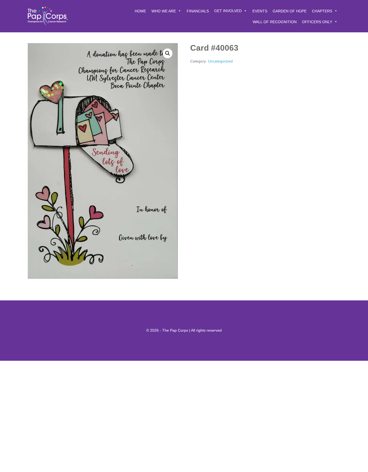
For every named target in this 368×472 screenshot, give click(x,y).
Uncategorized (220, 61)
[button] (167, 53)
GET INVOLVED (228, 11)
